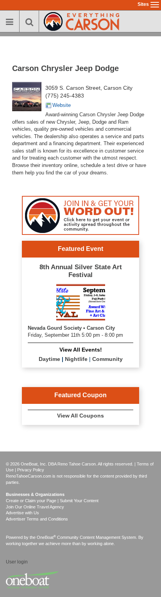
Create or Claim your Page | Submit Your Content (52, 500)
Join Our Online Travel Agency (35, 507)
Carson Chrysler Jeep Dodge (65, 68)
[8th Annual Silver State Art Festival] (80, 301)
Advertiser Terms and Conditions (37, 519)
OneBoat (46, 537)
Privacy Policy (30, 469)
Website (61, 105)
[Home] (81, 20)
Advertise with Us (22, 512)
